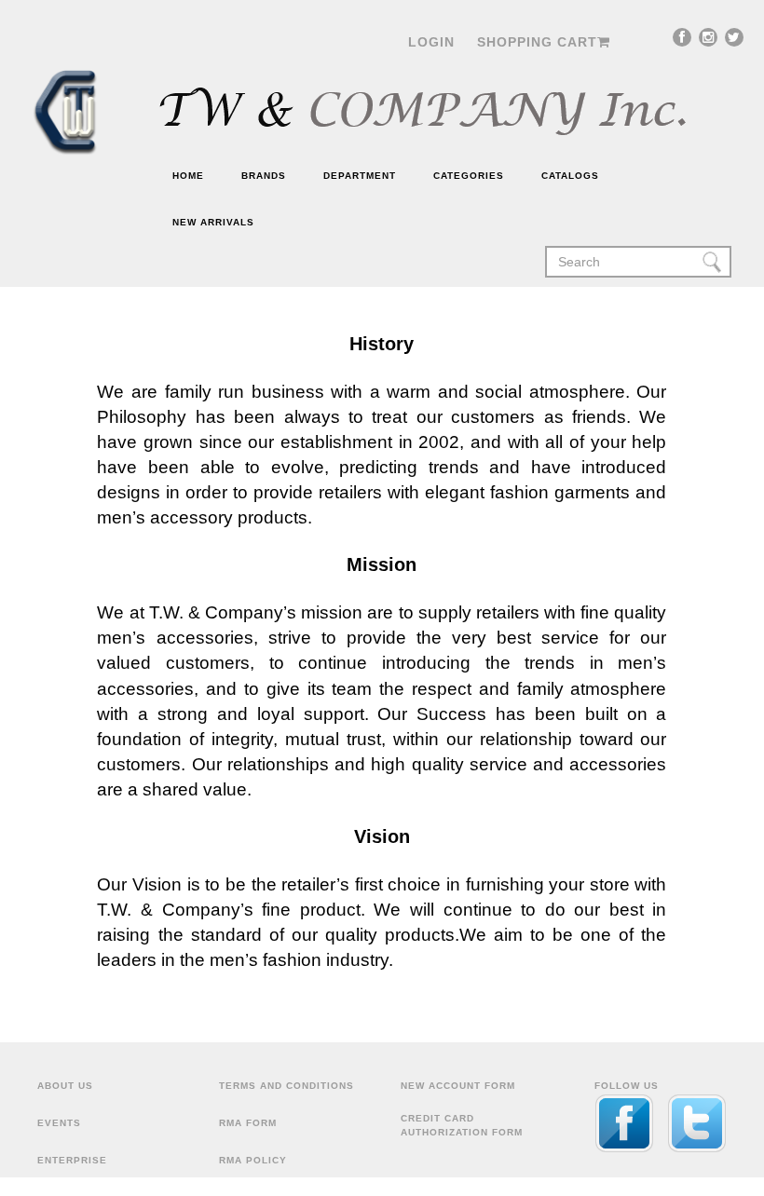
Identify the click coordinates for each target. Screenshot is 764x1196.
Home (188, 175)
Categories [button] (468, 175)
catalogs (570, 175)
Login (431, 41)
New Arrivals (213, 222)
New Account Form (458, 1085)
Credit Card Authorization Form (462, 1124)
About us (65, 1085)
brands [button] (263, 175)
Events (59, 1123)
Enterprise (72, 1160)
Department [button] (359, 175)
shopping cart (537, 41)
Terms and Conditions (286, 1085)
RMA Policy (253, 1160)
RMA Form (248, 1123)
